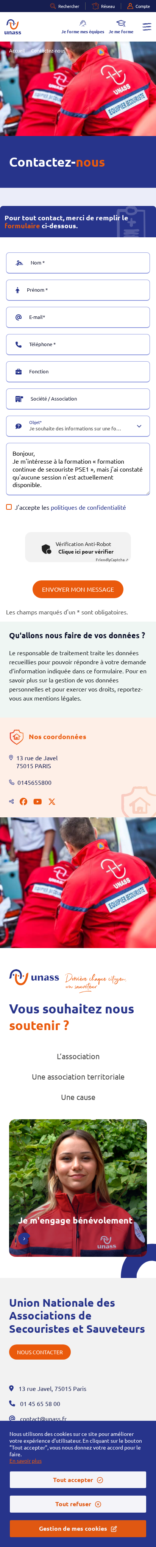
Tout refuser (73, 1504)
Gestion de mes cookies (73, 1528)
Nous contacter (40, 1352)
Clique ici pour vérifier (86, 551)
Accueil (17, 50)
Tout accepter (73, 1480)
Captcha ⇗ (112, 559)
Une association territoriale (78, 1076)
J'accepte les (70, 507)
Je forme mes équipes (82, 31)
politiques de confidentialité (88, 507)
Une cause (78, 1096)
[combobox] (75, 430)
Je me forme (121, 31)
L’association (78, 1056)
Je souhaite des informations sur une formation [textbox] (75, 428)
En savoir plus (25, 1460)
